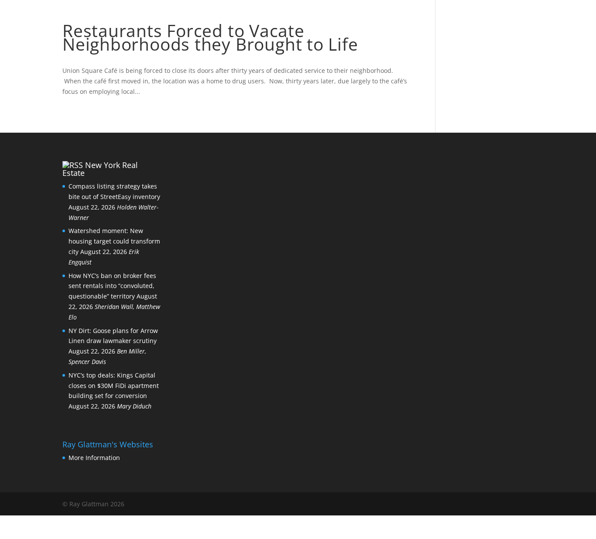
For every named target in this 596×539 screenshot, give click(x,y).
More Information (94, 457)
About (342, 17)
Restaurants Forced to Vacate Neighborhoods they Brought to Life (210, 37)
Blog (378, 17)
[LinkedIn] (490, 504)
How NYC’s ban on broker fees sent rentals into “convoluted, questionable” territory (112, 286)
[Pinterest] (509, 504)
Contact (418, 17)
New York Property (491, 17)
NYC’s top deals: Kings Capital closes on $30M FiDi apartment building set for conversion (114, 385)
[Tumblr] (528, 504)
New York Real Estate (100, 169)
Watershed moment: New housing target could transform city (114, 241)
